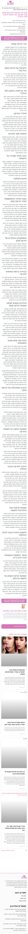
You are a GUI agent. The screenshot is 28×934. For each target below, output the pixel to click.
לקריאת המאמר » (22, 687)
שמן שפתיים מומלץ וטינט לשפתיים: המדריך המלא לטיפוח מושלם (15, 672)
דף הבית (25, 8)
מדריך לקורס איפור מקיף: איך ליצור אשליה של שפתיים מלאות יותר (15, 828)
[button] (3, 626)
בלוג (21, 8)
